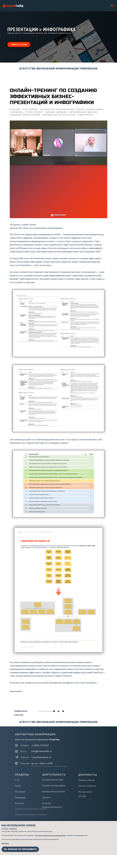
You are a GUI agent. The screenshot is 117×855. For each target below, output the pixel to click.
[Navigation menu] (112, 6)
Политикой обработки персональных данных (50, 835)
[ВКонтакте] (58, 711)
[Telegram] (63, 711)
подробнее (5, 843)
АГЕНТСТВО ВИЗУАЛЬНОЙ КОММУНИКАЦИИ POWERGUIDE (58, 68)
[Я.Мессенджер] (54, 711)
